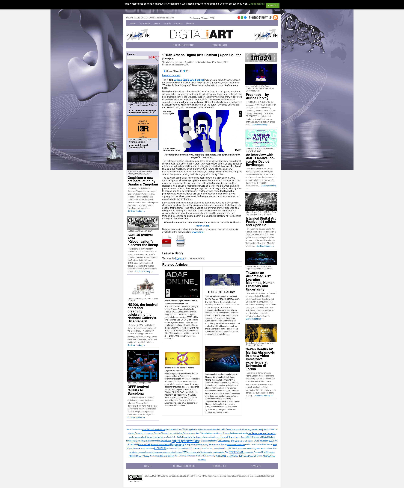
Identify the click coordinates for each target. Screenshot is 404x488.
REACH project (268, 451)
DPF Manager (223, 440)
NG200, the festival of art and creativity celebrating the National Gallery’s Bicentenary (143, 312)
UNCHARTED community (205, 456)
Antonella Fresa (224, 429)
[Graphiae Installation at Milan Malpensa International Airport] (143, 169)
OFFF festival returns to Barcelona (138, 390)
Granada (142, 448)
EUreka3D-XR (144, 444)
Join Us (167, 23)
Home (132, 23)
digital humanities (153, 440)
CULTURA (181, 437)
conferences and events (262, 433)
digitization (212, 440)
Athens (234, 429)
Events (157, 23)
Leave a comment (171, 75)
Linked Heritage (206, 448)
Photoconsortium (206, 452)
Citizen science (189, 433)
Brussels (138, 433)
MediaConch (224, 448)
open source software (265, 448)
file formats (268, 444)
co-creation (215, 433)
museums (242, 448)
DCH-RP (249, 436)
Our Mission (145, 23)
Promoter (257, 452)
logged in (179, 258)
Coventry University (155, 436)
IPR (188, 448)
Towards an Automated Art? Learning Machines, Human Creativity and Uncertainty (260, 280)
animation (213, 429)
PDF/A (185, 452)
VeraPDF (252, 456)
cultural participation (209, 437)
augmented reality (255, 429)
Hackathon (150, 448)
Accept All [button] (273, 5)
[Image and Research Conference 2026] (142, 137)
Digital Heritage (140, 440)
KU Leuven (195, 448)
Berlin (266, 429)
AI (199, 429)
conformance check (137, 436)
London (216, 448)
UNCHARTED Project (240, 456)
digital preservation (185, 440)
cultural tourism (228, 437)
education (264, 440)
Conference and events (239, 433)
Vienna (259, 456)
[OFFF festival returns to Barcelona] (143, 380)
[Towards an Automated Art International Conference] (261, 264)
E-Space (249, 440)
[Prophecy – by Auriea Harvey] (261, 83)
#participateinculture (134, 429)
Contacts (178, 23)
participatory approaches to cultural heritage (165, 452)
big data (131, 433)
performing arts (194, 452)
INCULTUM (160, 448)
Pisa (226, 452)
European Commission (236, 444)
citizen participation (174, 433)
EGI (270, 440)
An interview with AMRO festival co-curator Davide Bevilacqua (260, 159)
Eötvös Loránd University (254, 444)
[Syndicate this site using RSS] (275, 18)
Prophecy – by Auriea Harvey (257, 96)
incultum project (172, 448)
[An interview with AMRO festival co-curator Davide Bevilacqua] (261, 146)
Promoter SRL (134, 481)
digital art (258, 437)
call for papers (148, 433)
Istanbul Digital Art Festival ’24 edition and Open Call (261, 221)
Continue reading (136, 210)
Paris (275, 448)
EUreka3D (133, 444)
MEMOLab (233, 448)
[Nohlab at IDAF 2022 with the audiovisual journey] (261, 209)
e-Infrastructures (237, 440)
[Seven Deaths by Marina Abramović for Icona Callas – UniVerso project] (261, 340)
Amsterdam (204, 429)
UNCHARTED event (223, 456)
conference (225, 433)
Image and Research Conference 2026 (139, 146)
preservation (248, 452)
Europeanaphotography (196, 444)
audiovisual (242, 429)
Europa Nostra (164, 444)
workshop (202, 459)
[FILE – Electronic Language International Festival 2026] (142, 100)
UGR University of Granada (185, 456)
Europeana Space (218, 444)
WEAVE (266, 456)
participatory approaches (138, 452)
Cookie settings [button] (257, 3)
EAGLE (256, 440)
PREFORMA (236, 452)
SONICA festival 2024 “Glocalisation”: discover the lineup (143, 239)
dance (243, 437)
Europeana (177, 444)
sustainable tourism (165, 455)
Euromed (154, 444)
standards (153, 456)
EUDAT (275, 440)
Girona (135, 448)
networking (251, 448)
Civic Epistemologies (203, 433)
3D (183, 429)
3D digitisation (191, 429)
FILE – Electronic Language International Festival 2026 (142, 111)
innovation (183, 448)
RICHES (133, 455)
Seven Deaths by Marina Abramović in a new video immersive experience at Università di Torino (260, 359)
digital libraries (165, 440)
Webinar (272, 456)
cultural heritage (193, 436)
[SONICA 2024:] (143, 228)
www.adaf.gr (198, 231)
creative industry (170, 437)
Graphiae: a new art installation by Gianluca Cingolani (143, 180)
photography (219, 451)
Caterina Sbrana (160, 433)
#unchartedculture (173, 429)
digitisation (203, 440)
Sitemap (190, 23)
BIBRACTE (273, 429)
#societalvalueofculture (153, 429)
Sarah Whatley (143, 456)
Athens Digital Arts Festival (189, 79)
